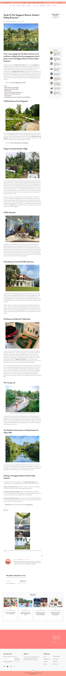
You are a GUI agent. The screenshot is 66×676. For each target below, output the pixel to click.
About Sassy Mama (25, 559)
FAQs (44, 656)
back (4, 10)
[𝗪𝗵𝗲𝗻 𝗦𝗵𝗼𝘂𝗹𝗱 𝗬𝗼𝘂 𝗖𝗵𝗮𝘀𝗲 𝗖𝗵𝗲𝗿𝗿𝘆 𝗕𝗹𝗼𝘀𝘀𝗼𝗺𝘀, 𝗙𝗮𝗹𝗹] (4, 634)
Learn (38, 5)
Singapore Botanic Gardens (20, 65)
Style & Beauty (42, 5)
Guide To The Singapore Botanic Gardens (18, 82)
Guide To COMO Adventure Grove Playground (19, 143)
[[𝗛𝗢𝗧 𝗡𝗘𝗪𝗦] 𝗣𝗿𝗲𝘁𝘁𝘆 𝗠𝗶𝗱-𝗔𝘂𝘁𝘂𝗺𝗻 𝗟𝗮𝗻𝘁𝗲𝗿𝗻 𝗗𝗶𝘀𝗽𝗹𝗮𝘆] (14, 634)
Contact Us (46, 661)
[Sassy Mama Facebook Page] (53, 641)
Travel (14, 5)
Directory (24, 2)
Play (34, 5)
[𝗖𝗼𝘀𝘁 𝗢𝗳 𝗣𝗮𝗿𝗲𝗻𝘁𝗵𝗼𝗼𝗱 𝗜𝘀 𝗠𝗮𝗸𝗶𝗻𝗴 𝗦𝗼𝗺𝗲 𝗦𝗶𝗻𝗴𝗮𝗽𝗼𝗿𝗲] (42, 644)
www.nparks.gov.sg (28, 504)
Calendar (33, 2)
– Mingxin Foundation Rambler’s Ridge (11, 89)
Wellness (28, 5)
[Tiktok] (57, 641)
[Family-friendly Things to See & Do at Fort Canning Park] (22, 519)
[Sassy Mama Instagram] (55, 641)
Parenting (18, 5)
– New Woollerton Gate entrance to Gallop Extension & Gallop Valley (17, 97)
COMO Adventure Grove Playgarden (11, 87)
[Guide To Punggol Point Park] (22, 531)
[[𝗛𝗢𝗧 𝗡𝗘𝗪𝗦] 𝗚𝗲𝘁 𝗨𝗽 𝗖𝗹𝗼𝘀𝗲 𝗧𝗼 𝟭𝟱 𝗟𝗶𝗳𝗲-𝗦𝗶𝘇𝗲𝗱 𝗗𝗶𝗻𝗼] (4, 644)
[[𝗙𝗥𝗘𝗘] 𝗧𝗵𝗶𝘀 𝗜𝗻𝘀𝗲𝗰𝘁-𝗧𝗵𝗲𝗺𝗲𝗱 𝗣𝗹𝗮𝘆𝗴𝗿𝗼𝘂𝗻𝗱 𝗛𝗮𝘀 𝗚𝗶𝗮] (14, 644)
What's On (49, 5)
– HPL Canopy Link (7, 95)
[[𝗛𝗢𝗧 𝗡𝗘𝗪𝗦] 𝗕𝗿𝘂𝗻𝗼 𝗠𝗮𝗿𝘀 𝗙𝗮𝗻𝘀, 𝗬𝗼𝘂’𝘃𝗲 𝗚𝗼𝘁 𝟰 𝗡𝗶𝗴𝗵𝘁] (42, 634)
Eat (10, 5)
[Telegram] (60, 641)
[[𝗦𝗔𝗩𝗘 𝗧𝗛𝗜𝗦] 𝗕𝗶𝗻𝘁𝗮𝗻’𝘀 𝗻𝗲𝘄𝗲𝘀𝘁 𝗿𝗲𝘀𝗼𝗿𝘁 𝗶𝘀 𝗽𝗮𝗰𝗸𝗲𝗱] (28, 639)
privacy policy (17, 583)
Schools (38, 2)
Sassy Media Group (56, 656)
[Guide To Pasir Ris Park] (22, 544)
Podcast (42, 2)
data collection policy (23, 583)
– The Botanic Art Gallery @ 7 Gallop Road (12, 94)
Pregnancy (29, 2)
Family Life (24, 5)
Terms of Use (55, 661)
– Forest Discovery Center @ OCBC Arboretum (13, 92)
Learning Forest (36, 65)
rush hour (36, 674)
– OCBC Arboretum (8, 90)
